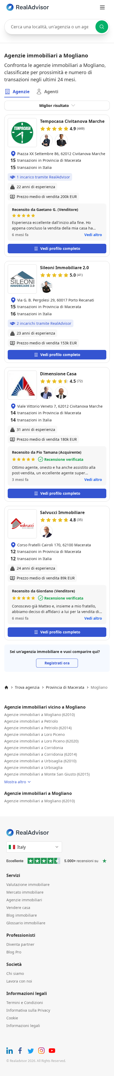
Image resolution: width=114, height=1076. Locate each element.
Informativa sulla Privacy (28, 1010)
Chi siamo (15, 973)
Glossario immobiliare (25, 922)
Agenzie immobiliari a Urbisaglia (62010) (40, 760)
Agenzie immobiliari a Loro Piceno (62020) (41, 741)
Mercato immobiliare (24, 892)
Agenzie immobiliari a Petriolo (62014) (38, 727)
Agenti (51, 91)
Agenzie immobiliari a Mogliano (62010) (39, 714)
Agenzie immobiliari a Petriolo (31, 721)
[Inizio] (6, 687)
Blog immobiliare (21, 915)
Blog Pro (13, 952)
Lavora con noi (19, 981)
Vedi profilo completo (60, 248)
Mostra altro (15, 781)
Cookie (12, 1017)
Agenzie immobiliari (24, 899)
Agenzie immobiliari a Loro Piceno (34, 734)
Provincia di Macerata (65, 687)
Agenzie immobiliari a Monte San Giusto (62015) (47, 774)
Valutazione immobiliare (28, 884)
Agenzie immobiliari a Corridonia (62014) (40, 754)
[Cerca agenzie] (101, 26)
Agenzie (21, 91)
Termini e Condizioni (24, 1002)
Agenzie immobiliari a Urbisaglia (33, 767)
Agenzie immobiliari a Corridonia (33, 747)
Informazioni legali (23, 1025)
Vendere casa (18, 907)
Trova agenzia (27, 687)
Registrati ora (57, 662)
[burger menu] (102, 7)
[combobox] (57, 26)
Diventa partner (20, 944)
